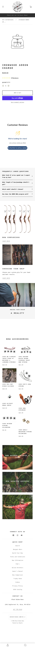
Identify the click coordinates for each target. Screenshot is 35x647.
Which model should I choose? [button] (12, 189)
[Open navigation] (4, 6)
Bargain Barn (17, 549)
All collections (7, 20)
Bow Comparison (17, 575)
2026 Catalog (17, 589)
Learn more (6, 241)
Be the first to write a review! (17, 148)
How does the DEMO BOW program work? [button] (15, 194)
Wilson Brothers (17, 567)
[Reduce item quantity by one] (3, 86)
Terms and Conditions (17, 557)
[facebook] (13, 535)
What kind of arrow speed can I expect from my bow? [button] (16, 176)
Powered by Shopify (18, 623)
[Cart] (31, 7)
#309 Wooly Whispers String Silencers (25, 431)
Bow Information (17, 560)
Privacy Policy (17, 586)
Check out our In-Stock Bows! (17, 15)
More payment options (17, 102)
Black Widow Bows (19, 620)
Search (17, 546)
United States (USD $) (17, 617)
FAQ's (17, 564)
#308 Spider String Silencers (7, 425)
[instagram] (17, 535)
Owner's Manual (17, 571)
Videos (17, 582)
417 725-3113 (17, 609)
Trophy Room (17, 578)
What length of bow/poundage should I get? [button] (15, 183)
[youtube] (22, 535)
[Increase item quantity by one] (8, 86)
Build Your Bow (17, 553)
